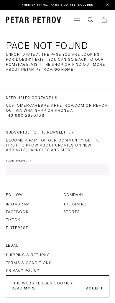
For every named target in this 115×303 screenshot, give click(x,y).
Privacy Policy (23, 271)
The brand (75, 204)
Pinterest (17, 228)
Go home (63, 70)
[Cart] (104, 20)
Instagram (18, 204)
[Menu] (77, 20)
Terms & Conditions (29, 263)
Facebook (17, 212)
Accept (94, 288)
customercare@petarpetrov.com (45, 106)
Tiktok (13, 220)
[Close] (108, 5)
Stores (71, 212)
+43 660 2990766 (25, 116)
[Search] (90, 20)
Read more (24, 288)
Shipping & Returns (28, 255)
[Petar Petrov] (33, 19)
